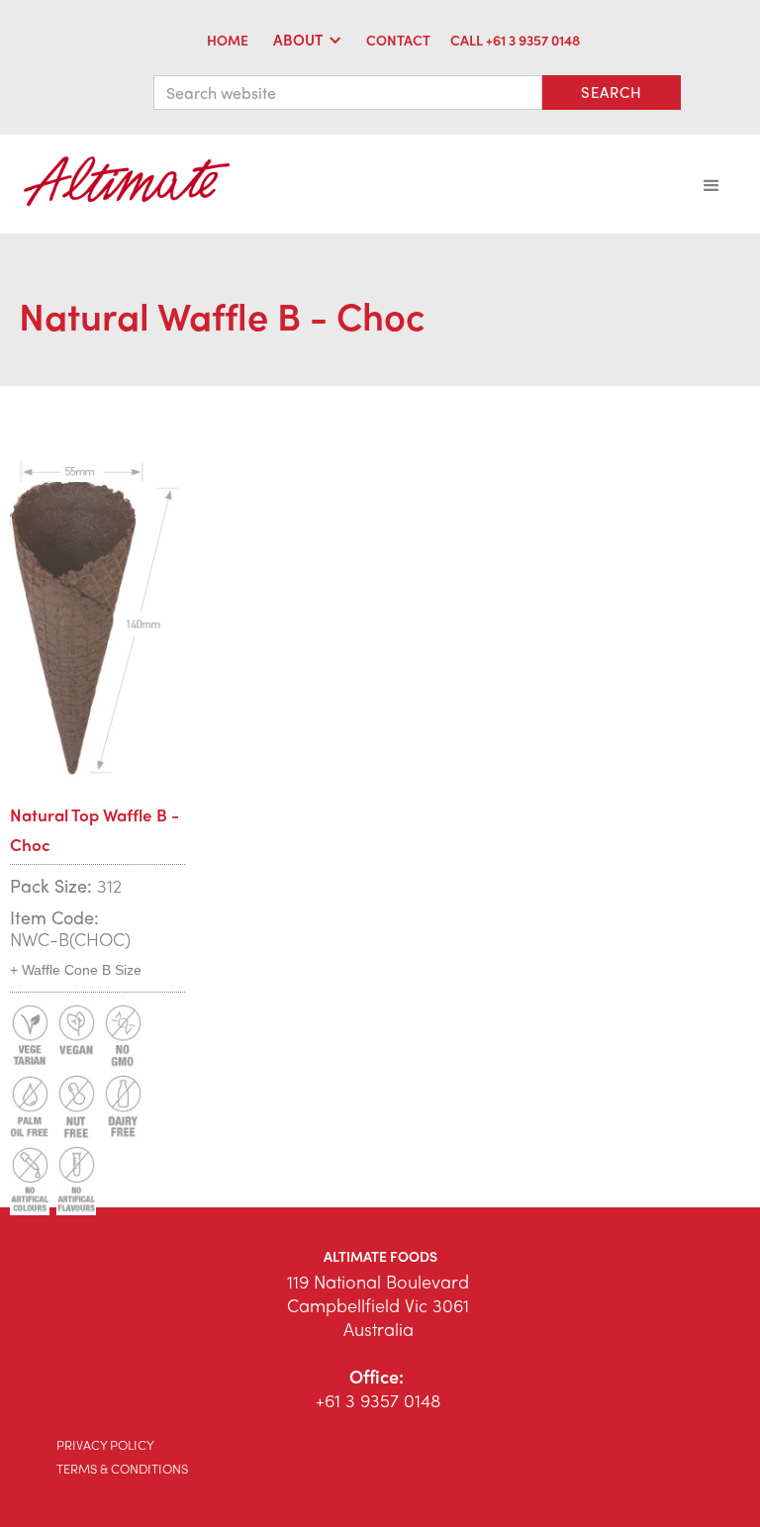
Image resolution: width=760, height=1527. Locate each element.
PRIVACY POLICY (105, 1444)
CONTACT (398, 39)
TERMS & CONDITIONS (122, 1468)
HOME (227, 39)
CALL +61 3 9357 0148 (515, 39)
